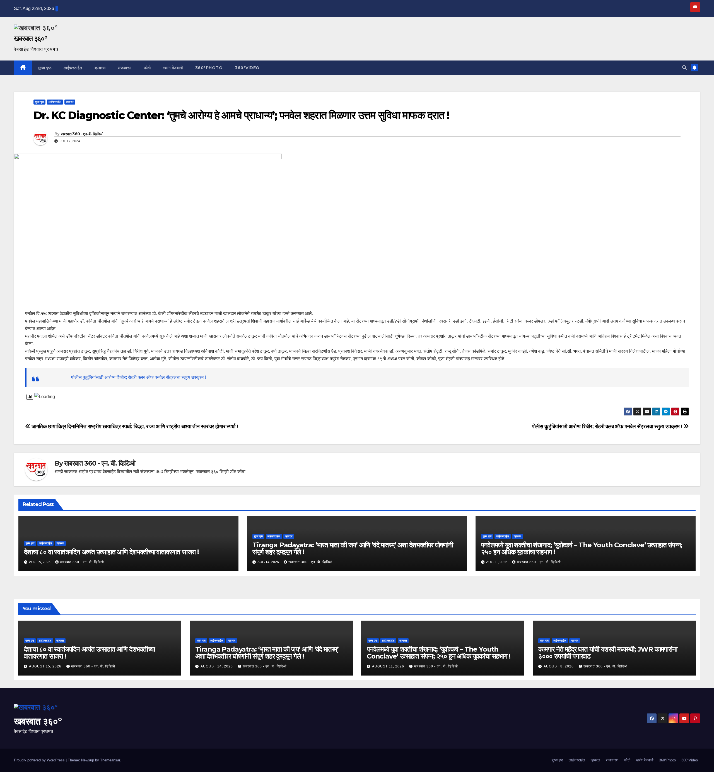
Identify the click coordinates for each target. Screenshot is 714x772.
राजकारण (125, 67)
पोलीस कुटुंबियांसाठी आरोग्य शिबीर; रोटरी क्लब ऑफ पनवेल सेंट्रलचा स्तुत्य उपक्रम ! (138, 377)
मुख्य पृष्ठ (45, 67)
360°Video (247, 67)
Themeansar (110, 760)
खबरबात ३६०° (30, 38)
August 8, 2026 (559, 666)
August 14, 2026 (217, 666)
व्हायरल (100, 67)
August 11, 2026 (388, 666)
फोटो (147, 67)
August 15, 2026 (45, 666)
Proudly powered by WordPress (40, 760)
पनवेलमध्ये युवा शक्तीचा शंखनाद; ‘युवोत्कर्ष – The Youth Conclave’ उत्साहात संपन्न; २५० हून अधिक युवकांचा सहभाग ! (581, 548)
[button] (684, 67)
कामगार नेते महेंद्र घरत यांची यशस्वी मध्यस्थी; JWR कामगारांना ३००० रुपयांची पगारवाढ (607, 652)
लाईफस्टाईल (73, 67)
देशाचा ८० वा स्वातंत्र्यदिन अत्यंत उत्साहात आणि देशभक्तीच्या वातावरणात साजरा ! (111, 552)
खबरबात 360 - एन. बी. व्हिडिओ (82, 133)
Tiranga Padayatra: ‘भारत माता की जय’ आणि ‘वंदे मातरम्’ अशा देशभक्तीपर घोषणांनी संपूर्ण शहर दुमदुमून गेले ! (352, 548)
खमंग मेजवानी (173, 67)
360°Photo (209, 67)
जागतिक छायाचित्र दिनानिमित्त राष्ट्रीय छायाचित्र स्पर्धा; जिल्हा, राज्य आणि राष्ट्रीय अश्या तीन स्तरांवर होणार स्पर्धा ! (134, 426)
